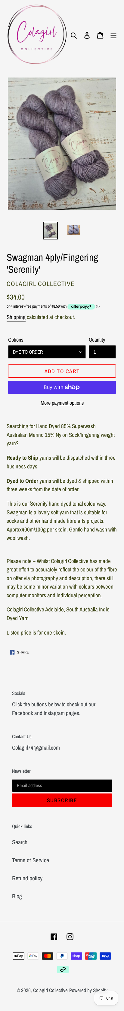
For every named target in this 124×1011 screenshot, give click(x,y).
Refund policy (27, 878)
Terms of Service (30, 860)
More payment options (62, 403)
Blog (17, 896)
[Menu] (113, 34)
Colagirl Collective (50, 990)
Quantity (97, 339)
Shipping (16, 317)
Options (15, 339)
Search (19, 842)
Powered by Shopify (88, 990)
